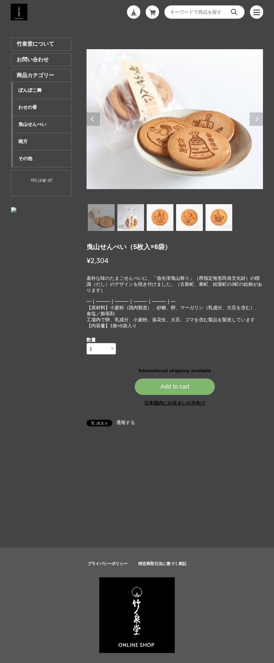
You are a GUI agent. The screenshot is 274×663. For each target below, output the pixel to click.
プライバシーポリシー (108, 563)
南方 (23, 141)
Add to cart (174, 386)
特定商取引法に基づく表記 (162, 563)
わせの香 (27, 107)
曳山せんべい (32, 124)
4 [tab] (189, 217)
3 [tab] (160, 217)
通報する (125, 422)
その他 (25, 158)
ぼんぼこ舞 (30, 90)
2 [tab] (130, 217)
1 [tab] (101, 217)
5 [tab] (219, 217)
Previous (93, 119)
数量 (91, 339)
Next (256, 119)
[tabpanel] (175, 119)
